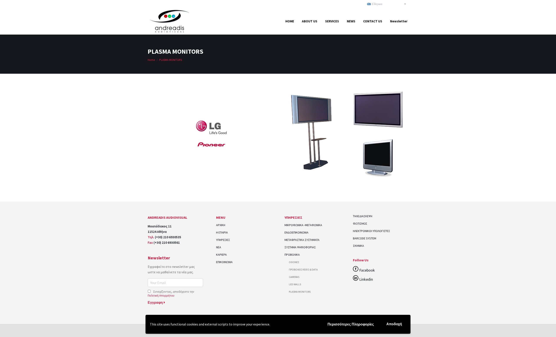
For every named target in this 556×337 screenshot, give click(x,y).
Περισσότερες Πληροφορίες (351, 324)
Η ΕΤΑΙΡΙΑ (222, 232)
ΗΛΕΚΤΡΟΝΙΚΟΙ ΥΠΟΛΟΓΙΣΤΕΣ (371, 231)
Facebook (366, 270)
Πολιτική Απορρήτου (161, 295)
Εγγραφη (156, 302)
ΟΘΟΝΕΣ (294, 262)
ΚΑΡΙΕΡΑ (221, 254)
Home (151, 60)
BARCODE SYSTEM (364, 238)
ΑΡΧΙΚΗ (220, 225)
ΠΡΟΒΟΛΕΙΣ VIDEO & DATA (303, 269)
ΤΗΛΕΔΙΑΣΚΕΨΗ (362, 216)
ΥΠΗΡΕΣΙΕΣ (223, 240)
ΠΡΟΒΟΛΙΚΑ (292, 254)
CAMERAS (294, 277)
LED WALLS (295, 284)
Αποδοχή (394, 324)
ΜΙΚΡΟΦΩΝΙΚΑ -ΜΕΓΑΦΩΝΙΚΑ (303, 225)
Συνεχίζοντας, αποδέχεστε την (171, 293)
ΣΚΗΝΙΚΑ (358, 246)
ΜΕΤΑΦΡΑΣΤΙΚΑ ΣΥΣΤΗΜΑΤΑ (302, 240)
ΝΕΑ (218, 247)
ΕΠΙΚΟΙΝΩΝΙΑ (224, 262)
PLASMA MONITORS (300, 291)
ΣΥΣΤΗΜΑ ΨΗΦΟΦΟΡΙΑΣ (300, 247)
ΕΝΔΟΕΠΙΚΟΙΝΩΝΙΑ (296, 232)
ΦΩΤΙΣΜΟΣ (360, 223)
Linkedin (365, 279)
